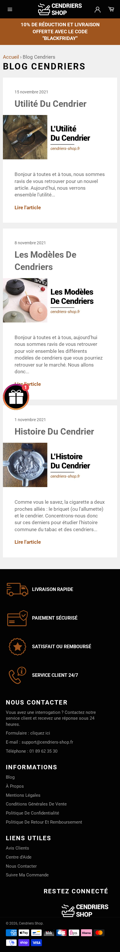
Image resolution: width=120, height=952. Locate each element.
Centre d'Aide (18, 857)
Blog (10, 777)
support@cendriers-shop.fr (47, 742)
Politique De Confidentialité (32, 813)
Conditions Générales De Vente (36, 804)
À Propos (15, 786)
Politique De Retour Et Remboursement (44, 822)
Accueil (11, 57)
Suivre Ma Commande (27, 875)
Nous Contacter (21, 866)
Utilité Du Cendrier (51, 104)
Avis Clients (17, 848)
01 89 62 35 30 (43, 751)
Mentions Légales (23, 795)
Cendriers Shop (31, 923)
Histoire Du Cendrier (54, 431)
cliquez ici (40, 733)
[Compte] (97, 9)
